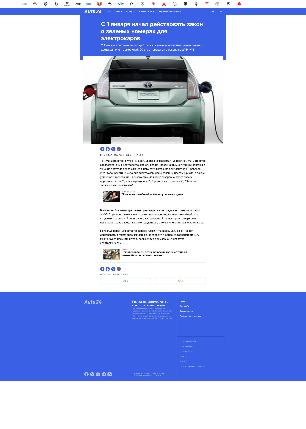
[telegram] (102, 149)
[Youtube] (98, 374)
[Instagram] (109, 374)
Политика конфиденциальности (192, 366)
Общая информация (188, 341)
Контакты (183, 361)
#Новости (105, 274)
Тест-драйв (130, 11)
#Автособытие (120, 274)
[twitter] (113, 149)
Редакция (183, 356)
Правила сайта (186, 351)
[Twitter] (92, 374)
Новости (118, 11)
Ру (221, 11)
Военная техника (146, 11)
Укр (213, 11)
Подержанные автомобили (169, 11)
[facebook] (108, 149)
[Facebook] (86, 374)
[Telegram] (104, 374)
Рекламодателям (186, 346)
